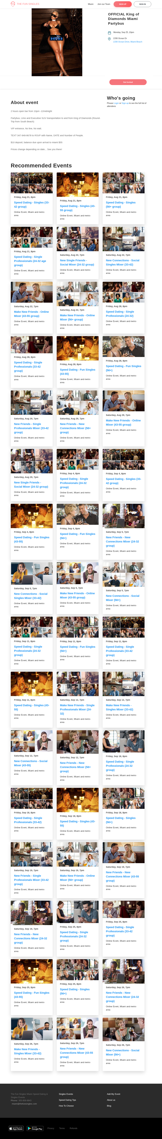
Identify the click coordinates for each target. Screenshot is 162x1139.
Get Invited (128, 82)
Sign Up (122, 4)
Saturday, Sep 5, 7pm (117, 532)
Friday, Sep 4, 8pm (70, 473)
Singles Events (66, 1094)
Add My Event (113, 1094)
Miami (90, 4)
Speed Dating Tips (67, 1100)
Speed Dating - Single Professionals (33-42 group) (28, 366)
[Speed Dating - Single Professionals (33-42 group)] (32, 344)
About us (111, 1100)
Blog (109, 1106)
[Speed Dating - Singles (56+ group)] (124, 182)
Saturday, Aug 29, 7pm (26, 418)
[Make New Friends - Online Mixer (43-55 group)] (32, 292)
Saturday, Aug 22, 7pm (72, 255)
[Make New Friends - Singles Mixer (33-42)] (124, 684)
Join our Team (103, 4)
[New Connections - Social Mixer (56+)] (124, 574)
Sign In (142, 4)
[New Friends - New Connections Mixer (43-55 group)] (124, 852)
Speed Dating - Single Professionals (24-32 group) (74, 483)
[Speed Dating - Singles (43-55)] (32, 684)
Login (116, 103)
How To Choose (66, 1106)
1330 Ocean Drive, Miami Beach (127, 42)
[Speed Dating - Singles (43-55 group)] (78, 184)
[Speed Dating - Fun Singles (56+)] (124, 346)
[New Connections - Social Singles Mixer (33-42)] (124, 239)
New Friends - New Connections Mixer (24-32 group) (122, 541)
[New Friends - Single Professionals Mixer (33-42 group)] (32, 402)
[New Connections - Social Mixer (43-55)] (32, 741)
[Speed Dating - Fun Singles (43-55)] (78, 348)
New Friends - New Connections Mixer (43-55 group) (122, 876)
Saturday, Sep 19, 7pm (26, 870)
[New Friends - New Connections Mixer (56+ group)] (78, 402)
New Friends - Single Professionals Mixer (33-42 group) (31, 428)
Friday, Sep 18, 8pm (116, 756)
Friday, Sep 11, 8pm (24, 641)
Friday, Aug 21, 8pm (24, 197)
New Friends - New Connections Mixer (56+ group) (75, 428)
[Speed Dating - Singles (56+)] (124, 798)
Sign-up (125, 103)
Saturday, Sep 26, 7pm (118, 987)
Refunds (73, 1128)
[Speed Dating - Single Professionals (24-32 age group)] (32, 237)
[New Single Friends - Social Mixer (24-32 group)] (78, 239)
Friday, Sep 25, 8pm (70, 927)
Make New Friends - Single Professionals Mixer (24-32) (77, 709)
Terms (62, 1128)
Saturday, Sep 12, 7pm (72, 700)
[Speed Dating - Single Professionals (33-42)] (32, 798)
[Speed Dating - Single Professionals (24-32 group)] (78, 459)
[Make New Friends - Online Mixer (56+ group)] (78, 294)
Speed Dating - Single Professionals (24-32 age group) (30, 261)
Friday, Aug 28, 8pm (116, 306)
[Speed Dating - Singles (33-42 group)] (32, 182)
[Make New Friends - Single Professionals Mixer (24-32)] (78, 684)
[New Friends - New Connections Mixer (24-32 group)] (124, 516)
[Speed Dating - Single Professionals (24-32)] (124, 292)
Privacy (50, 1128)
